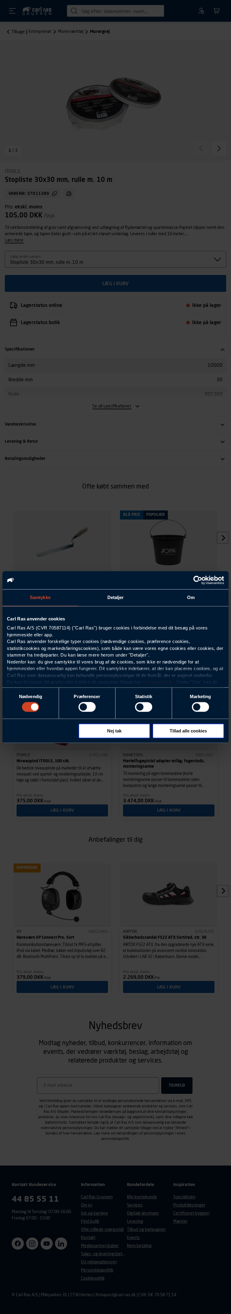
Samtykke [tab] (40, 597)
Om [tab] (191, 597)
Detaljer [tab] (115, 597)
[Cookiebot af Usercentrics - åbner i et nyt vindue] (197, 580)
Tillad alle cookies (188, 730)
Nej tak (114, 730)
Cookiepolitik (158, 682)
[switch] (87, 707)
